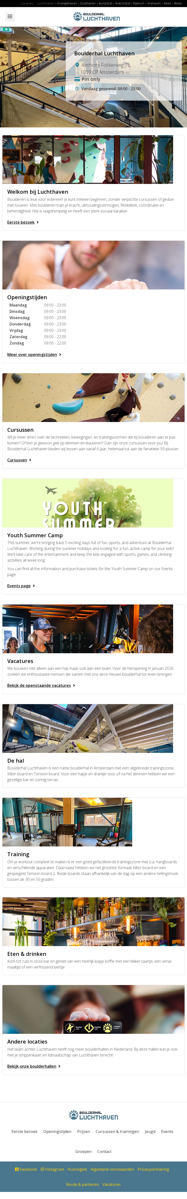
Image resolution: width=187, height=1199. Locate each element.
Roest (178, 3)
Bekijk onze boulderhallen (31, 1066)
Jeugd (150, 1131)
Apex (167, 3)
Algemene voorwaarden (112, 1169)
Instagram (54, 1169)
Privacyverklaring (153, 1169)
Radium (138, 3)
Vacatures (112, 1184)
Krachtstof (122, 3)
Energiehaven (67, 3)
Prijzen (83, 1131)
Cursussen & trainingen (117, 1131)
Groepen (83, 1151)
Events (167, 1131)
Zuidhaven (88, 3)
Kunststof (105, 3)
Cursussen (17, 460)
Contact (104, 1151)
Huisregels (77, 1169)
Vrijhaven (154, 3)
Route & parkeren (82, 1184)
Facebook (28, 1169)
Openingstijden (57, 1131)
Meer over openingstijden (32, 354)
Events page (19, 585)
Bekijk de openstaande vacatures (39, 685)
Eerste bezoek (21, 222)
